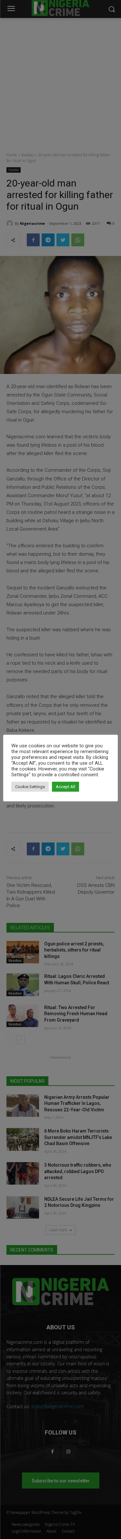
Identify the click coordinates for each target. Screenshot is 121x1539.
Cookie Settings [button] (30, 786)
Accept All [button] (65, 786)
